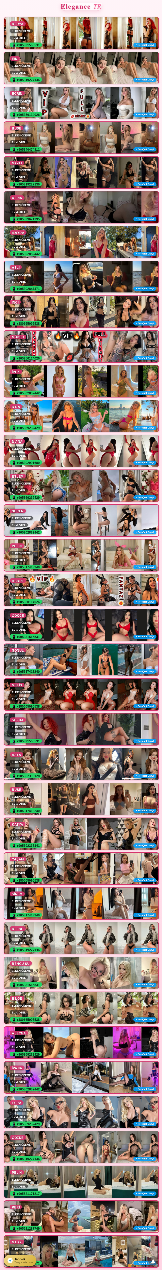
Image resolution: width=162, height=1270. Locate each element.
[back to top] (153, 1261)
